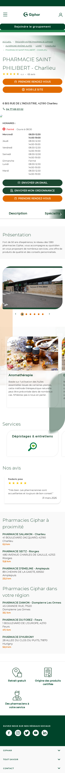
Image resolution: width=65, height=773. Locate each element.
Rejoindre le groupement (32, 26)
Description (18, 213)
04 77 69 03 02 (14, 109)
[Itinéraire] (32, 116)
